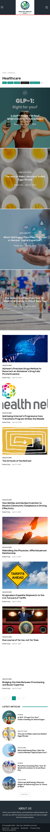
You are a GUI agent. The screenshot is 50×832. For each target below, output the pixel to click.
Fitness (10, 83)
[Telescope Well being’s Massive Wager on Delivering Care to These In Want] (9, 783)
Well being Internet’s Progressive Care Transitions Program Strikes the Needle (23, 417)
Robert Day (6, 377)
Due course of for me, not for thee (20, 640)
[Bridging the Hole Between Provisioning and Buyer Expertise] (25, 662)
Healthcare (25, 83)
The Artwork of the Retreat (16, 460)
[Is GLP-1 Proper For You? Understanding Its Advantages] (25, 118)
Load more (24, 794)
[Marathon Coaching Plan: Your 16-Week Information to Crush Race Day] (25, 300)
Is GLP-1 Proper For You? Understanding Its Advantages (31, 718)
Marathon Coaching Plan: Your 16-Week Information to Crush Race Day (32, 768)
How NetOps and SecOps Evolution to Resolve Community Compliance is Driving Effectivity (24, 506)
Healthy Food (35, 83)
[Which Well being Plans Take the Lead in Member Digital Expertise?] (25, 239)
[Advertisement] (25, 42)
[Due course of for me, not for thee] (25, 620)
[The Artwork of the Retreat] (25, 441)
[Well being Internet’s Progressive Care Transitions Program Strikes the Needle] (25, 396)
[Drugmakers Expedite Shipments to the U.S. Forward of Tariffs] (25, 575)
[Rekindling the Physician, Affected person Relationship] (25, 530)
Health (17, 83)
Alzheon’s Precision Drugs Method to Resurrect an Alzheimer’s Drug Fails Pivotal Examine (21, 371)
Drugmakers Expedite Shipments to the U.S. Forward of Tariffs (23, 596)
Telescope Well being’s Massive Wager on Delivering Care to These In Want (32, 784)
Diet (4, 83)
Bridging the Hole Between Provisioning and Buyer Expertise (23, 683)
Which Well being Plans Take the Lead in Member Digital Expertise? (32, 751)
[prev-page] (4, 698)
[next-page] (23, 698)
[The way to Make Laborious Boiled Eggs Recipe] (25, 178)
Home (4, 73)
